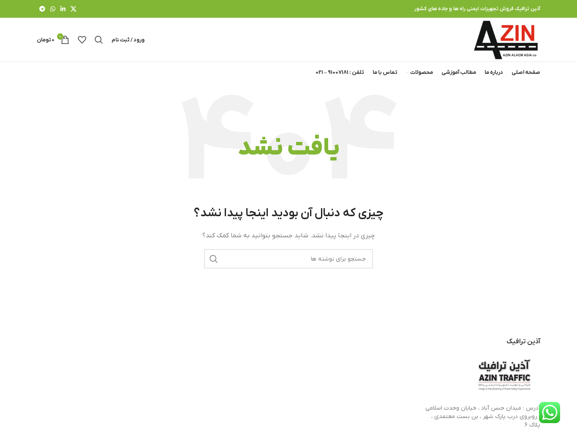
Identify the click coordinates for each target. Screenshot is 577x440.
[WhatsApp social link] (53, 8)
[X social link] (73, 8)
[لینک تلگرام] (42, 8)
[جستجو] (98, 39)
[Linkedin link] (63, 8)
